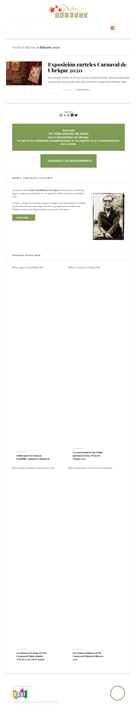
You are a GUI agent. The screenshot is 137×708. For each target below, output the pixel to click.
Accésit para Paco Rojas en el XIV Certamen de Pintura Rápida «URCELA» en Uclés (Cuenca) (31, 656)
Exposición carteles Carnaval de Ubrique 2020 (87, 67)
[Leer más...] (51, 90)
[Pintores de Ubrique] (68, 11)
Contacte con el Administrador (46, 702)
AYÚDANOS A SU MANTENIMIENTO (69, 160)
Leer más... (24, 217)
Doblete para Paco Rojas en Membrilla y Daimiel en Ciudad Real (32, 457)
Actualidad (21, 452)
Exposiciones (83, 90)
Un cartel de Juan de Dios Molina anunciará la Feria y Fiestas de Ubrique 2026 (88, 455)
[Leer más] (17, 463)
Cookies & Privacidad (21, 702)
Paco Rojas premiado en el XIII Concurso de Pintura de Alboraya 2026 (88, 656)
